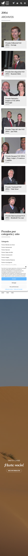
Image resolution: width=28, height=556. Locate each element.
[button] (26, 266)
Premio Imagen (5, 257)
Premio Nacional (5, 250)
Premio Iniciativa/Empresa (8, 260)
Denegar (14, 282)
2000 (2, 293)
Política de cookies (9, 289)
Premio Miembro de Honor (8, 245)
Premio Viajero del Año (7, 252)
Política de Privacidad (18, 289)
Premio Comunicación (6, 255)
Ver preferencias (14, 286)
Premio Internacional (6, 247)
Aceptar (14, 278)
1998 (12, 293)
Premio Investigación (6, 262)
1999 (7, 293)
